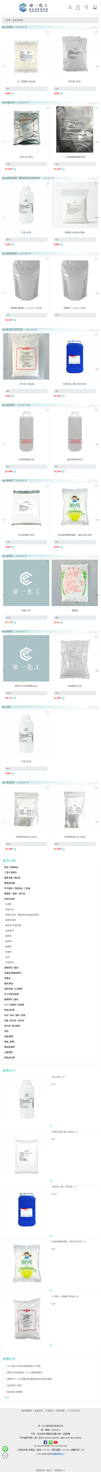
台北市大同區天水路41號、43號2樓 (53, 1434)
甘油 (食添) (59, 1077)
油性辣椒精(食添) (75, 459)
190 (53, 1084)
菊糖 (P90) (26, 610)
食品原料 (9, 962)
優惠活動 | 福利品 (12, 878)
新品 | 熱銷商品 (11, 867)
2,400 (54, 1194)
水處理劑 (8, 1052)
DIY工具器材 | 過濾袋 (14, 1005)
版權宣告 (38, 1411)
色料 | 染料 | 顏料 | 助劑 (14, 1015)
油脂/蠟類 (8, 1036)
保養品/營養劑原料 (13, 973)
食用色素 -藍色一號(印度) (64, 1187)
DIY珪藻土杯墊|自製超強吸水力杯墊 (24, 1366)
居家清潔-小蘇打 (14, 1385)
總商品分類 (9, 1057)
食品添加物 (9, 899)
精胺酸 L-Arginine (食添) (75, 308)
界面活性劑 (9, 1010)
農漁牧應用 (9, 1047)
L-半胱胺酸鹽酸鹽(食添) (75, 157)
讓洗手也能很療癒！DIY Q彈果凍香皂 (24, 1372)
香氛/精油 (8, 983)
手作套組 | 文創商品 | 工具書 (17, 888)
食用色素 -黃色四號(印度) (75, 384)
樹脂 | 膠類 (9, 1042)
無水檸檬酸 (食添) (26, 535)
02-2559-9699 (43, 1446)
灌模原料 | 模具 (11, 968)
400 (53, 1139)
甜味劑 (8, 941)
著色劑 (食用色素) (13, 925)
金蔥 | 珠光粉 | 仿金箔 (14, 1020)
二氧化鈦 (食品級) (26, 384)
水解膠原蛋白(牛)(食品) (75, 837)
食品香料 (9, 931)
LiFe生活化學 (73, 1411)
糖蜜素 (75, 610)
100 (53, 1249)
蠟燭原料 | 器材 (11, 999)
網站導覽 (60, 1411)
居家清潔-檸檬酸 (14, 1392)
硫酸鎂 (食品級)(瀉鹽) (75, 232)
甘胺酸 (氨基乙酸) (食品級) (65, 1132)
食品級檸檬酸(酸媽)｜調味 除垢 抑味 (69, 1242)
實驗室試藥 (9, 883)
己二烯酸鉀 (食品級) (26, 81)
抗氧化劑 (9, 909)
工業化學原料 (10, 872)
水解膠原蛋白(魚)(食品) (26, 837)
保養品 (7, 978)
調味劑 (8, 936)
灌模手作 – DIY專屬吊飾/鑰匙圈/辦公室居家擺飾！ (30, 1379)
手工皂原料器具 (11, 994)
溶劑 (7, 957)
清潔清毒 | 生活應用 (13, 989)
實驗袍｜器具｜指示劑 (14, 894)
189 (53, 1304)
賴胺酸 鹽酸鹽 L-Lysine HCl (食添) (26, 308)
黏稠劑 (8, 946)
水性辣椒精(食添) (26, 459)
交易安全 (49, 1411)
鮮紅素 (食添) (75, 81)
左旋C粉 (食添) (26, 157)
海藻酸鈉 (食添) (75, 686)
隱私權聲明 (26, 1411)
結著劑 (8, 952)
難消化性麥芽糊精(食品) (26, 686)
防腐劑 (8, 904)
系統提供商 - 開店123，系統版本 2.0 (50, 1470)
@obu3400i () (53, 1454)
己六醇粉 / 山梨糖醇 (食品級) (65, 1296)
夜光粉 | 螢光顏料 (12, 1026)
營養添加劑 (10, 920)
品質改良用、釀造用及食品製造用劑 (22, 915)
